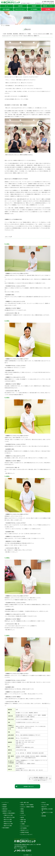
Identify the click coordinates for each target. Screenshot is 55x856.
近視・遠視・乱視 (25, 802)
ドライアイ (23, 815)
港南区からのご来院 (8, 823)
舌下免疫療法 (24, 828)
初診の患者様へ (6, 827)
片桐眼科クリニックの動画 (47, 813)
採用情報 (44, 816)
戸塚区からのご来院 (8, 815)
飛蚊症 (22, 811)
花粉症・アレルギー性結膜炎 (27, 804)
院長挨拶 (5, 806)
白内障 (22, 813)
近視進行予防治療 (25, 832)
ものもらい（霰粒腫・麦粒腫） (27, 806)
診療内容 (5, 804)
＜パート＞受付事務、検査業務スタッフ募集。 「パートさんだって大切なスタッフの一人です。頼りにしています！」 (38, 779)
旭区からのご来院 (8, 819)
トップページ (5, 802)
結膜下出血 (23, 819)
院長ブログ (44, 806)
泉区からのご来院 (8, 821)
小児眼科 (23, 823)
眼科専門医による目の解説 (47, 809)
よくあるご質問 (45, 804)
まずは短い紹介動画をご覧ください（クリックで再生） (17, 99)
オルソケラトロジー (25, 826)
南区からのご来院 (8, 825)
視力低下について (25, 830)
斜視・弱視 (23, 821)
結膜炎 (22, 809)
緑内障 (22, 817)
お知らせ (44, 802)
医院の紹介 (5, 809)
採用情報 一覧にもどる (29, 786)
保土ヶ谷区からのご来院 (9, 817)
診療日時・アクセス (7, 811)
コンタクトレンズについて (26, 834)
